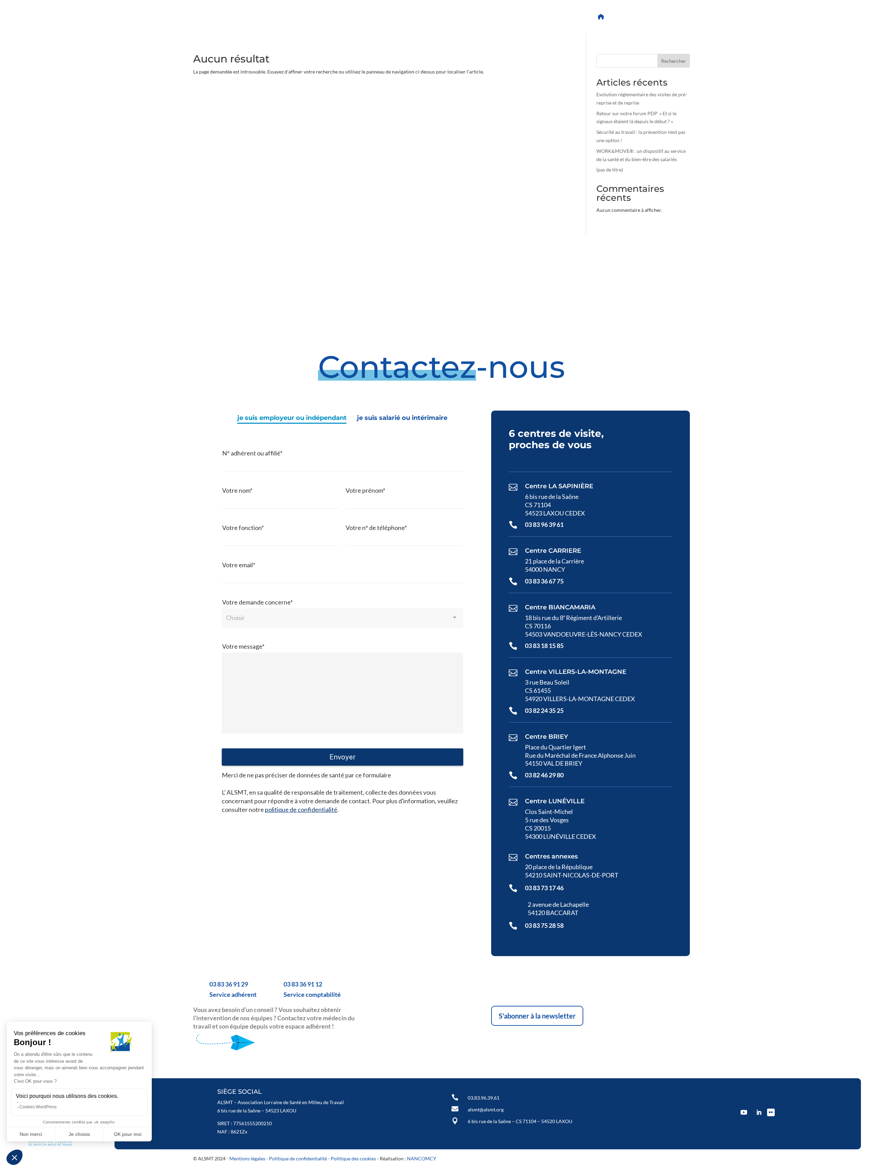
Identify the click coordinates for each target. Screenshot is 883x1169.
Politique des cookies (353, 1158)
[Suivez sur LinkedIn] (397, 17)
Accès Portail (631, 17)
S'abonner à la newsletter (537, 1016)
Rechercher (673, 61)
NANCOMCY (421, 1158)
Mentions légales (247, 1158)
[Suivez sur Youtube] (380, 17)
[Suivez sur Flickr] (413, 17)
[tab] (292, 418)
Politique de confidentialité (298, 1158)
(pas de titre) (609, 170)
